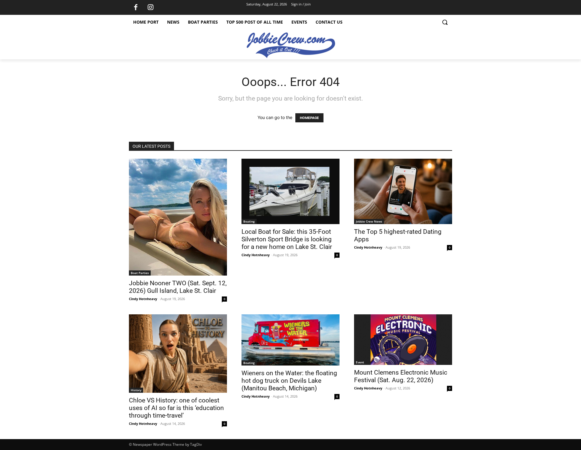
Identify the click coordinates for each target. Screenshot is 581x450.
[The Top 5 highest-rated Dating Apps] (403, 191)
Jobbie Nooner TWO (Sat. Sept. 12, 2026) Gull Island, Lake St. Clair (178, 287)
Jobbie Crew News (369, 221)
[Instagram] (150, 7)
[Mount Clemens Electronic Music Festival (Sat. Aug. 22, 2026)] (403, 339)
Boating (249, 221)
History (136, 390)
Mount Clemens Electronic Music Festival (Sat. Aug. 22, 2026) (400, 376)
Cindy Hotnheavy (143, 298)
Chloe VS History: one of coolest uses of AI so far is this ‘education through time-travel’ (176, 408)
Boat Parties (140, 273)
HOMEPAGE (309, 118)
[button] (445, 22)
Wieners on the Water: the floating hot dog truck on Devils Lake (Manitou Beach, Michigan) (289, 380)
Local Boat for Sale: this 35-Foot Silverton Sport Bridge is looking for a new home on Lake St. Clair (286, 239)
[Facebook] (135, 7)
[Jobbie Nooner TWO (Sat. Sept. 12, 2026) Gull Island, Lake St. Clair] (178, 217)
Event (360, 362)
